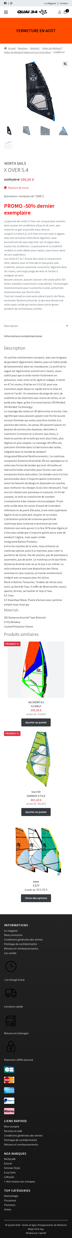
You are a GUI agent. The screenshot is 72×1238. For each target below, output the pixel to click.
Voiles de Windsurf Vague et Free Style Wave (27, 52)
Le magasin (11, 930)
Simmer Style (12, 1168)
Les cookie (10, 953)
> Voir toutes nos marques (19, 1181)
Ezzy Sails (10, 1172)
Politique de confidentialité (20, 944)
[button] (65, 64)
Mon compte (11, 1126)
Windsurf (34, 48)
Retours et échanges (16, 1033)
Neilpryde (10, 1159)
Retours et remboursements (21, 948)
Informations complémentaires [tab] (23, 336)
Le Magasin (50, 3)
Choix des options (36, 898)
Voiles (7, 1209)
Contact (64, 3)
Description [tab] (11, 326)
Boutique (23, 48)
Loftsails (9, 1177)
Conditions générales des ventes (23, 939)
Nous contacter (13, 935)
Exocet (8, 1163)
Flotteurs (9, 1205)
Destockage (11, 1196)
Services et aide (13, 1131)
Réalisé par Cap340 (36, 1233)
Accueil (12, 48)
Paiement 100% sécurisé (18, 1059)
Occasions (10, 1200)
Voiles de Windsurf (52, 48)
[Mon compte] (59, 12)
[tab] (36, 610)
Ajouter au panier (36, 722)
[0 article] (65, 12)
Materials (11, 610)
